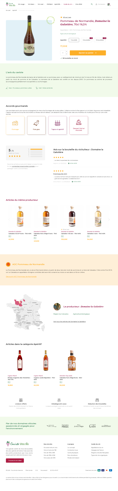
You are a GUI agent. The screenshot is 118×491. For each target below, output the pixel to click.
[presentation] (9, 219)
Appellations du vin (97, 447)
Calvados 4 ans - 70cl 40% (96, 233)
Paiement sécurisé (91, 470)
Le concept (71, 447)
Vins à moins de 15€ (50, 450)
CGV (36, 470)
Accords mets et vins (50, 447)
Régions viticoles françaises (100, 453)
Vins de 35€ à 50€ (49, 455)
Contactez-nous (72, 450)
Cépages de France (97, 450)
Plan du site (29, 470)
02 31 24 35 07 (54, 470)
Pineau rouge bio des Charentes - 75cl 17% (19, 378)
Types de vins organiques (99, 455)
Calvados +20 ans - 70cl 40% (71, 233)
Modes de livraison (73, 458)
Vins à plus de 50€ (49, 458)
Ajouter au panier (88, 53)
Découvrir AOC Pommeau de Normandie (21, 276)
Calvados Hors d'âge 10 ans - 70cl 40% (45, 234)
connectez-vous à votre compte (23, 166)
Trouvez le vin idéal (14, 460)
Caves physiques (72, 453)
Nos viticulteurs (72, 455)
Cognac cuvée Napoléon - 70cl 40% (44, 378)
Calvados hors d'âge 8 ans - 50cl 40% (71, 378)
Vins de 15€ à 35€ (49, 453)
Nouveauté (44, 470)
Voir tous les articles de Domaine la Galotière (69, 321)
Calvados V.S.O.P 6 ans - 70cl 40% (19, 233)
